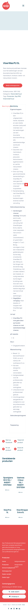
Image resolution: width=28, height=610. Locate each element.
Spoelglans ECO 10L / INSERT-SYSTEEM (8, 481)
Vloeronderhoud (16, 94)
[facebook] (8, 608)
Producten (10, 96)
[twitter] (11, 608)
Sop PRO (18, 96)
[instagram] (14, 608)
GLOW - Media (21, 604)
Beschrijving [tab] (5, 106)
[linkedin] (19, 608)
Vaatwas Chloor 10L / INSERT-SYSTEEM (21, 482)
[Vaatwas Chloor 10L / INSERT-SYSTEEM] (20, 470)
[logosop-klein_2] (6, 2)
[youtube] (16, 608)
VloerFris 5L (7, 511)
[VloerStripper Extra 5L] (20, 502)
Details (7, 490)
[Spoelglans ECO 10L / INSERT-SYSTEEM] (7, 470)
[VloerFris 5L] (7, 502)
